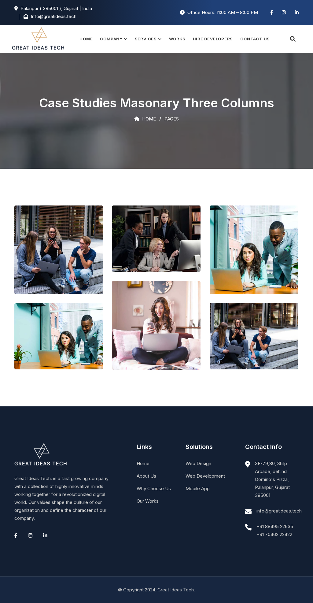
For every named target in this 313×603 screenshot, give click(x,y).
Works (177, 38)
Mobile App (198, 488)
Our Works (148, 501)
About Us (146, 476)
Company (111, 38)
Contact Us (255, 38)
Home (86, 38)
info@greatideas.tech (279, 511)
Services (146, 38)
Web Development (205, 476)
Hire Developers (213, 38)
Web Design (198, 463)
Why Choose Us (154, 488)
